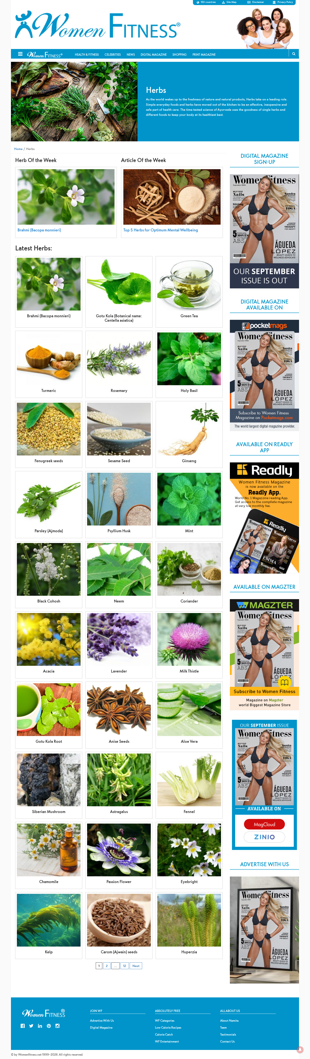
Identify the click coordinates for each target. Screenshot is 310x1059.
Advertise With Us (102, 1021)
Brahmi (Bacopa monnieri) (39, 230)
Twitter (31, 1025)
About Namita (229, 1021)
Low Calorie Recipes (168, 1027)
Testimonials (228, 1034)
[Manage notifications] (300, 1049)
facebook (22, 1025)
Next (135, 966)
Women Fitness (97, 24)
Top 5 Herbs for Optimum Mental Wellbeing (160, 230)
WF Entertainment (167, 1041)
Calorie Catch (164, 1034)
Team (223, 1027)
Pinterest (48, 1025)
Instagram (57, 1025)
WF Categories (164, 1021)
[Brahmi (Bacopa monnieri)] (66, 197)
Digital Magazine (101, 1027)
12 (124, 966)
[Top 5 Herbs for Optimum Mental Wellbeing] (171, 197)
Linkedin (39, 1025)
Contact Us (227, 1041)
